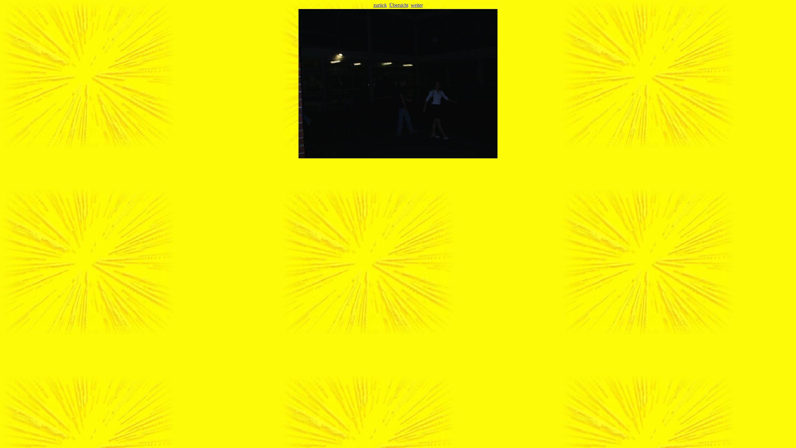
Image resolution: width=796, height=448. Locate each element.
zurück (380, 5)
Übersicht (398, 5)
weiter (417, 5)
